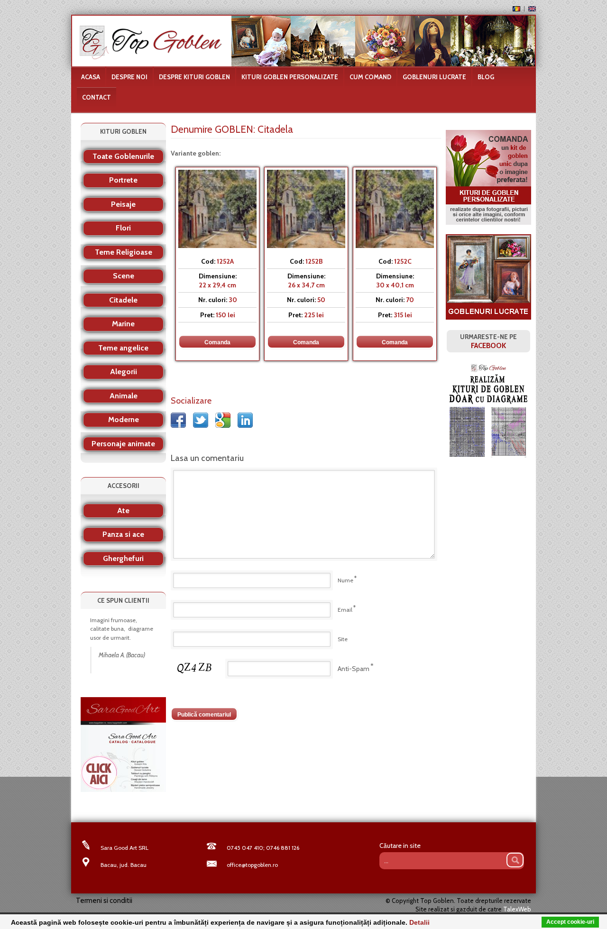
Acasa (90, 77)
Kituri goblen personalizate (289, 77)
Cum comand (370, 77)
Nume (345, 580)
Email (345, 609)
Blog (486, 77)
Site (343, 639)
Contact (96, 97)
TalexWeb (517, 909)
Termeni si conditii (104, 900)
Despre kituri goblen (194, 77)
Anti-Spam (353, 668)
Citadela (275, 129)
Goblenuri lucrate (434, 77)
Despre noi (129, 77)
